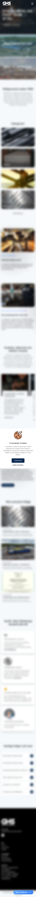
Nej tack (13, 463)
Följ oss (23, 463)
